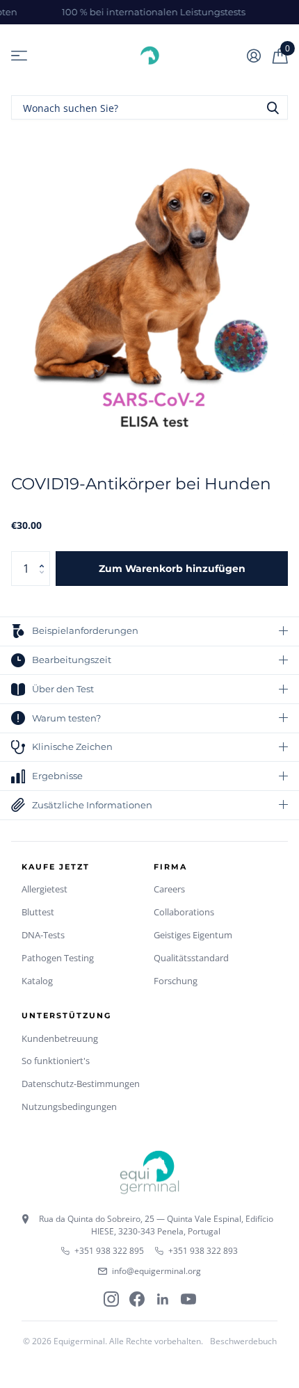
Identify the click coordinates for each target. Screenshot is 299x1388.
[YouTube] (188, 1299)
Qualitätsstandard (191, 958)
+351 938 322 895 (109, 1251)
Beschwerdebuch (243, 1341)
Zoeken (272, 107)
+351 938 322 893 (203, 1251)
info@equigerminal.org (156, 1271)
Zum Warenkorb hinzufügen (172, 568)
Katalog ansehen (19, 56)
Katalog (37, 980)
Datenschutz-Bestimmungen (81, 1083)
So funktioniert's (56, 1060)
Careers (169, 889)
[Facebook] (137, 1299)
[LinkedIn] (162, 1299)
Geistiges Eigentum (193, 935)
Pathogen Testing (58, 958)
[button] (45, 556)
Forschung (175, 980)
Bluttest (38, 912)
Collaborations (184, 912)
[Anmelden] (253, 55)
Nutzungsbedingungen (69, 1106)
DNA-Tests (43, 935)
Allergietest (44, 889)
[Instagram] (111, 1299)
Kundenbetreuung (60, 1038)
